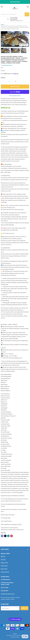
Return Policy (4, 569)
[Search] (27, 14)
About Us (3, 556)
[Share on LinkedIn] (8, 536)
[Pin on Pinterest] (11, 536)
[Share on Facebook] (2, 536)
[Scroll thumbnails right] (27, 51)
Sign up (24, 608)
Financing (3, 559)
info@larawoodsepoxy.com (7, 594)
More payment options (15, 95)
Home (2, 24)
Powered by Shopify (15, 637)
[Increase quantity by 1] (16, 81)
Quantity (3, 77)
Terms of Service (5, 572)
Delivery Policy (4, 562)
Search (15, 633)
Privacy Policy (4, 566)
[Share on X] (5, 536)
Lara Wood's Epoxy (7, 65)
